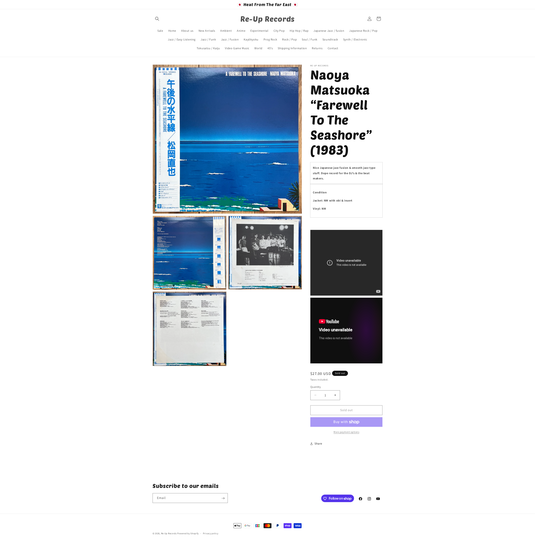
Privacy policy (210, 533)
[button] (157, 18)
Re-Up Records (169, 533)
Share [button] (318, 443)
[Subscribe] (223, 498)
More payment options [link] (346, 431)
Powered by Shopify (188, 533)
